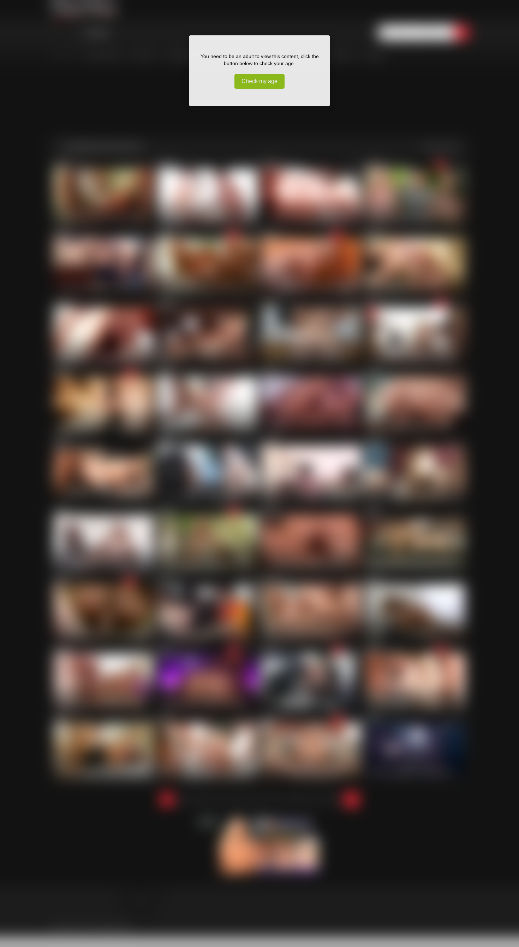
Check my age (259, 81)
